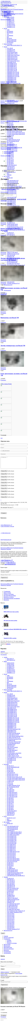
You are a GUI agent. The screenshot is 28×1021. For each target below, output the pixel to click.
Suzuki (5, 825)
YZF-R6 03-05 (10, 923)
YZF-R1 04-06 (10, 916)
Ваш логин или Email (7, 961)
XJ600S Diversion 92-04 (13, 253)
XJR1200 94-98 (11, 255)
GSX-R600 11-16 (11, 850)
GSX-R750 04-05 (11, 854)
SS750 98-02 (10, 688)
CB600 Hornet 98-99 (12, 705)
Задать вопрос (7, 153)
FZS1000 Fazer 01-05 (12, 889)
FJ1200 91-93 (10, 232)
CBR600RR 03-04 (11, 723)
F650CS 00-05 (10, 663)
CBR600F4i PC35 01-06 (13, 722)
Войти (2, 969)
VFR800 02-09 (10, 103)
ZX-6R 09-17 (10, 158)
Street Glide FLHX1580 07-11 (14, 691)
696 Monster (10, 678)
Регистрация (18, 973)
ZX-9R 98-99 (10, 163)
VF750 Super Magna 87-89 (13, 741)
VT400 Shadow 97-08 (12, 754)
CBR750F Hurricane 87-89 (13, 83)
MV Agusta (6, 176)
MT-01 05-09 (10, 892)
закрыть (3, 651)
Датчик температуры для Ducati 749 (13, 345)
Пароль (3, 966)
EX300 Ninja (10, 771)
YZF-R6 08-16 (10, 926)
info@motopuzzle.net (6, 2)
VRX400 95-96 (11, 751)
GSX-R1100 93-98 (11, 197)
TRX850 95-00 (10, 896)
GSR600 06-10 (10, 830)
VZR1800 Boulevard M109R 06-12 (16, 230)
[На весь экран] (4, 1018)
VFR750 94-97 (10, 746)
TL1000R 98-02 (11, 222)
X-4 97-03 (9, 761)
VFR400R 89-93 (11, 744)
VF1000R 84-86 (11, 740)
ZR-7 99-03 (10, 142)
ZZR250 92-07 (10, 169)
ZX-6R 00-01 (10, 798)
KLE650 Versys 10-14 (12, 774)
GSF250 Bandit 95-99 (12, 182)
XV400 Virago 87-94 (12, 906)
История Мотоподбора (10, 595)
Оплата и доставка (9, 151)
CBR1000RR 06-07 (12, 710)
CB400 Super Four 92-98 (13, 701)
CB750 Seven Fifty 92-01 (13, 706)
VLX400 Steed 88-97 (12, 750)
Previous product (5, 83)
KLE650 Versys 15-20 (12, 775)
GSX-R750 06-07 (11, 856)
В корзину (3, 141)
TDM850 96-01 (11, 895)
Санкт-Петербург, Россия (7, 560)
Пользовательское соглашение (12, 598)
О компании (7, 591)
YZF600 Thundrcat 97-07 (13, 283)
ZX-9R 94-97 (10, 162)
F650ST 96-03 (10, 664)
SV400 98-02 (10, 863)
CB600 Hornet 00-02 (12, 702)
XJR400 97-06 (10, 256)
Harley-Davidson (8, 689)
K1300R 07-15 (10, 667)
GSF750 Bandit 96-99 (12, 829)
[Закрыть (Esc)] (1, 1018)
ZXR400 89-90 (10, 166)
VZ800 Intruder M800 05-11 (14, 874)
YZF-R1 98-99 (10, 922)
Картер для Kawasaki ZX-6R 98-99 (10, 100)
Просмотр (3, 222)
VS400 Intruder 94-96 (12, 224)
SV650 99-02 (10, 865)
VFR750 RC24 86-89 (12, 101)
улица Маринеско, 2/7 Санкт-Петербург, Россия (7, 525)
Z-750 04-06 (10, 138)
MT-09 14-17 (10, 894)
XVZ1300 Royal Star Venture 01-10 (16, 265)
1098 (8, 675)
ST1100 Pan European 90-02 (14, 739)
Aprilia (5, 657)
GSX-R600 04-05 (11, 201)
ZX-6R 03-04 (10, 153)
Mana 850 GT (10, 658)
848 (8, 682)
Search (2, 933)
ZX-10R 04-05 (10, 144)
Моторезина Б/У (8, 284)
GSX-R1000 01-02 (11, 190)
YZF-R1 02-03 (10, 915)
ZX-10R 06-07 (10, 791)
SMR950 (9, 175)
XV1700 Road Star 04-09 (13, 903)
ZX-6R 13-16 (10, 159)
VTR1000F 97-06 (11, 758)
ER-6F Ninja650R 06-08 (13, 767)
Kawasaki (6, 764)
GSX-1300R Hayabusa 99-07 (14, 833)
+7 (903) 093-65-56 (5, 533)
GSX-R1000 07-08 (11, 840)
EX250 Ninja (10, 124)
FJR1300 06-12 (11, 234)
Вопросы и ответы (9, 597)
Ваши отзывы (7, 592)
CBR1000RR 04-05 (12, 709)
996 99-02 (9, 684)
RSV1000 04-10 (11, 660)
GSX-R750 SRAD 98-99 (13, 860)
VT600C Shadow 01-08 (13, 756)
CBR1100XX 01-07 (12, 713)
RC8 (8, 173)
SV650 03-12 (10, 864)
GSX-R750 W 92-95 (12, 861)
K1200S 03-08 (10, 665)
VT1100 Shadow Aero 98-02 (14, 753)
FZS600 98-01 (10, 891)
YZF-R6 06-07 (10, 925)
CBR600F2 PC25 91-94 (13, 717)
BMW (5, 661)
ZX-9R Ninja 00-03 (12, 165)
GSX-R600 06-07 (11, 848)
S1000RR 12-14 (11, 672)
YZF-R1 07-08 (10, 917)
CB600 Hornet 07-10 (12, 703)
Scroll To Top (4, 974)
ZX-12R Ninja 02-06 (12, 796)
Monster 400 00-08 (11, 685)
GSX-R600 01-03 (11, 200)
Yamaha (6, 231)
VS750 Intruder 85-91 (12, 225)
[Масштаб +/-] (6, 1018)
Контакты (6, 599)
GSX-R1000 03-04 (11, 191)
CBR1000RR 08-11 (12, 712)
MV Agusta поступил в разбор (10, 620)
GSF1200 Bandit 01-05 (12, 180)
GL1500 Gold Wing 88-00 (13, 733)
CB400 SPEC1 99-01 (12, 699)
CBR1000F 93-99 (11, 708)
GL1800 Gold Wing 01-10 (13, 737)
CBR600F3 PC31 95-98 (13, 719)
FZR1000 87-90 (11, 885)
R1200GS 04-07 (11, 670)
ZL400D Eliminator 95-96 (13, 139)
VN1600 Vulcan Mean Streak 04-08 (16, 134)
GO (1, 438)
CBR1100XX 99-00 (12, 716)
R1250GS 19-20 (11, 671)
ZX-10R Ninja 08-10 (12, 794)
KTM (5, 816)
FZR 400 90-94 (11, 884)
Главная (3, 81)
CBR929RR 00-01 (11, 730)
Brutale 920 (10, 177)
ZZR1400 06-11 (11, 168)
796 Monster (14, 81)
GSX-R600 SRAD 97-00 (13, 206)
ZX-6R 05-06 (10, 801)
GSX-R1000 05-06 (11, 193)
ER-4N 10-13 (10, 765)
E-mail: (2, 980)
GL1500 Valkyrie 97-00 (13, 734)
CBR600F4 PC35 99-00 (13, 720)
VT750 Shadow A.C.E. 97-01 (14, 757)
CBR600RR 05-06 (11, 725)
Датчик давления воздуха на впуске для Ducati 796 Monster (13, 259)
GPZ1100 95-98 (11, 772)
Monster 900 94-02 (11, 687)
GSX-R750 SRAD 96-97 (13, 858)
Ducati (7, 81)
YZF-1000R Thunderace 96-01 (14, 912)
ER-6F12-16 (10, 122)
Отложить (3, 143)
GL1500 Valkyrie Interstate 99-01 (15, 736)
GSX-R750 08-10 (11, 857)
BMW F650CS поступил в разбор (11, 611)
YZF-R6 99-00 (10, 282)
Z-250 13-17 (10, 782)
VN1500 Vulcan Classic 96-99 (14, 131)
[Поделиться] (2, 1018)
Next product (4, 103)
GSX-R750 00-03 (11, 853)
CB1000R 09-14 (11, 696)
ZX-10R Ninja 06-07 (12, 146)
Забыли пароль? (5, 972)
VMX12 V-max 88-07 (12, 252)
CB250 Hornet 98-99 (12, 698)
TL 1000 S (9, 867)
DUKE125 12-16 (11, 817)
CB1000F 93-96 (11, 695)
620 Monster (10, 677)
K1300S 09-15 (10, 668)
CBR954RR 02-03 (11, 732)
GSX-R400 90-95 (11, 844)
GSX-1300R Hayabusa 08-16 (14, 186)
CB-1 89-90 (10, 694)
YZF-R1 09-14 (10, 919)
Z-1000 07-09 (10, 135)
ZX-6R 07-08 (10, 156)
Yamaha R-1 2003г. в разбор (10, 638)
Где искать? (4, 9)
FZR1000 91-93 (11, 887)
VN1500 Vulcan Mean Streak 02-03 (16, 132)
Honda (5, 692)
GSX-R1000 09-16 (11, 841)
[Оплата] (1, 645)
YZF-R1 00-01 (10, 913)
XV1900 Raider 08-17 (12, 905)
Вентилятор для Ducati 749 (10, 317)
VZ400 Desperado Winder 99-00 (15, 227)
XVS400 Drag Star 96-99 (13, 263)
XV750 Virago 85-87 (12, 262)
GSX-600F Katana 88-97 (13, 834)
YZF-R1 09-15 (10, 920)
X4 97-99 (9, 763)
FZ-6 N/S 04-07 (11, 882)
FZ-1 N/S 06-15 (11, 235)
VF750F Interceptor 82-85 (13, 743)
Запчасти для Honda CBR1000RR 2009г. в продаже (15, 629)
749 (8, 679)
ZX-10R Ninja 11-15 (12, 149)
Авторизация (7, 953)
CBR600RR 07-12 (11, 80)
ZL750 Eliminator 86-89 (13, 141)
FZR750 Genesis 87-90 (12, 888)
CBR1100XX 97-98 (12, 715)
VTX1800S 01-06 (11, 760)
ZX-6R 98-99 (10, 161)
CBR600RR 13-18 (11, 727)
